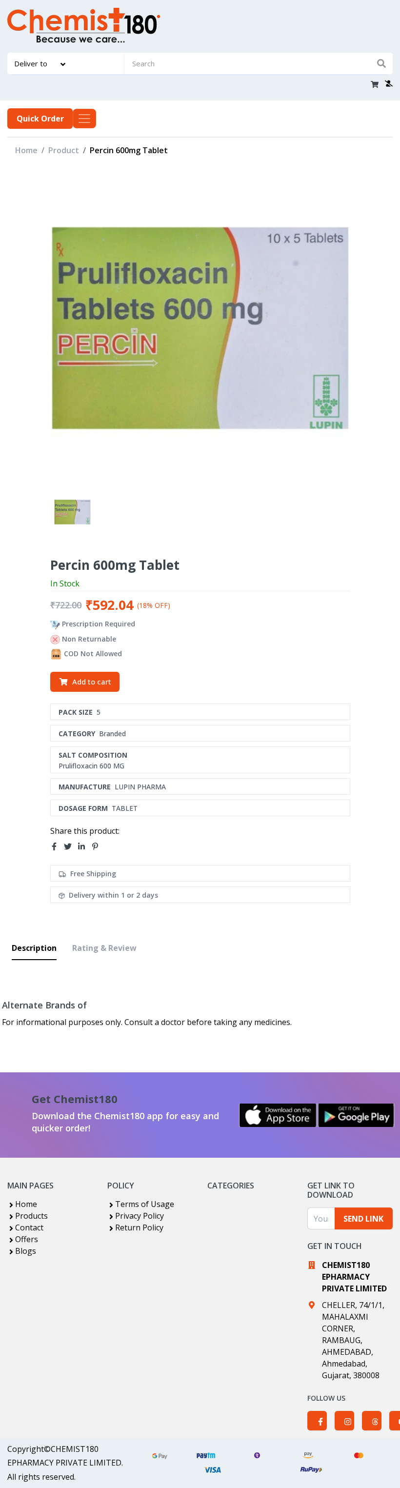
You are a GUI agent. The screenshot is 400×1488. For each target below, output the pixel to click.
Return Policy (139, 1227)
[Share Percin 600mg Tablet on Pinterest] (98, 846)
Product (63, 150)
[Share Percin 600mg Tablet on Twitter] (71, 846)
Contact (29, 1227)
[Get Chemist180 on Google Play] (356, 1115)
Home (26, 150)
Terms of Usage (144, 1204)
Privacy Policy (139, 1215)
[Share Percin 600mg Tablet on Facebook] (57, 846)
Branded (112, 733)
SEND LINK (363, 1218)
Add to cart (91, 681)
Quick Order (40, 118)
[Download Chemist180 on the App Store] (278, 1115)
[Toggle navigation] (84, 118)
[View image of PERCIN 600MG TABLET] (72, 512)
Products (31, 1215)
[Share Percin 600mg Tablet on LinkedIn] (84, 846)
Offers (26, 1239)
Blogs (25, 1251)
